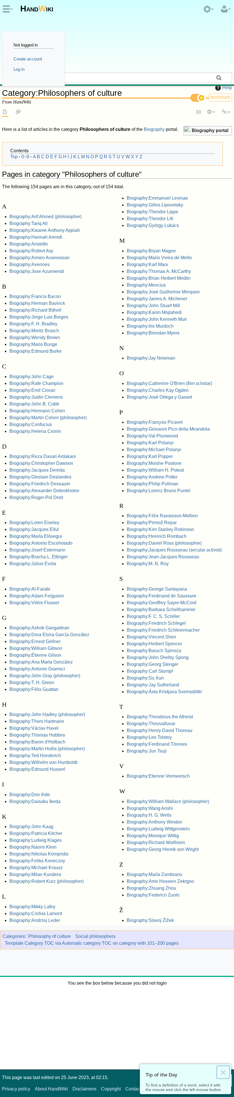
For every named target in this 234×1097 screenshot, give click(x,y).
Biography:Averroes (29, 264)
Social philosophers (95, 936)
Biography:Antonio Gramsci (37, 668)
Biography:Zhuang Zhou (151, 888)
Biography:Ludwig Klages (35, 840)
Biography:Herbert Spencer (154, 643)
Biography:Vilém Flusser (34, 602)
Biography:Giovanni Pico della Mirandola (168, 429)
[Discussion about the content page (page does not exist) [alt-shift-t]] (18, 112)
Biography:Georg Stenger (152, 664)
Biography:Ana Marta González (41, 662)
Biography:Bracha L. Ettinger (38, 556)
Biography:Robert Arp (31, 250)
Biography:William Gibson (35, 648)
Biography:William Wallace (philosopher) (168, 801)
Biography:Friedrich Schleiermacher (163, 630)
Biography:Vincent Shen (151, 636)
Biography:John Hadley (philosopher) (47, 714)
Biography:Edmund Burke (35, 351)
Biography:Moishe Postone (154, 463)
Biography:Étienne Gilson (35, 655)
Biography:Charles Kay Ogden (158, 390)
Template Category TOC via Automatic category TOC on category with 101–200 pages (92, 943)
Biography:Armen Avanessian (39, 257)
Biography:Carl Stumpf (150, 671)
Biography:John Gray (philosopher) (44, 675)
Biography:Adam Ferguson (36, 595)
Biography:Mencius (146, 285)
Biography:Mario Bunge (33, 344)
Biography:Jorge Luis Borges (38, 317)
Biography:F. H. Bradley (33, 323)
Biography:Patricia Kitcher (35, 833)
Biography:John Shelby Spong (158, 657)
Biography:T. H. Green (31, 682)
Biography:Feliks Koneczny (37, 860)
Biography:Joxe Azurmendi (36, 271)
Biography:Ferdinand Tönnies (157, 744)
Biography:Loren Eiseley (34, 522)
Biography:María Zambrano (154, 874)
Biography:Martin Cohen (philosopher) (48, 417)
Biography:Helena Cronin (35, 431)
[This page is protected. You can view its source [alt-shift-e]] (199, 112)
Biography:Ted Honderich (35, 755)
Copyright (111, 1088)
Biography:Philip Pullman (152, 483)
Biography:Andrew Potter (152, 477)
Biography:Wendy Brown (34, 337)
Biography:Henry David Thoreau (159, 730)
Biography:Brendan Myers (153, 332)
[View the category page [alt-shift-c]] (5, 112)
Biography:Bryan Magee (151, 250)
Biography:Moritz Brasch (34, 330)
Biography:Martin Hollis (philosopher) (47, 748)
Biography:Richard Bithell (35, 310)
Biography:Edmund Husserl (37, 769)
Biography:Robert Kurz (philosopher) (46, 881)
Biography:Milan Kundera (35, 874)
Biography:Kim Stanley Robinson (160, 529)
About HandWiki (51, 1088)
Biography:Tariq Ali (28, 223)
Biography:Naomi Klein (33, 847)
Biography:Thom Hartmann (36, 721)
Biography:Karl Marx (147, 264)
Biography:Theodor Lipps (152, 211)
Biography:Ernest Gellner (34, 641)
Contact (133, 1088)
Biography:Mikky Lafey (32, 906)
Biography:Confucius (30, 424)
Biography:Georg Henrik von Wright (163, 849)
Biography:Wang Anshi (150, 808)
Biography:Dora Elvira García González (49, 634)
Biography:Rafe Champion (36, 383)
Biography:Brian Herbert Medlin (159, 278)
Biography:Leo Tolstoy (149, 737)
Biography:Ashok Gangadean (39, 627)
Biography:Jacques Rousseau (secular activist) (174, 550)
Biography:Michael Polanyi (154, 449)
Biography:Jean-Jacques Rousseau (163, 556)
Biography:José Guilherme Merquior (163, 291)
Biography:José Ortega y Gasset (159, 397)
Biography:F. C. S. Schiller (153, 616)
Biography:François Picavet (155, 422)
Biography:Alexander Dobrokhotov (44, 490)
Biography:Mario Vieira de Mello (159, 257)
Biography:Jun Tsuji (147, 751)
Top (14, 156)
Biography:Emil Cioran (32, 390)
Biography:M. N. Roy (148, 563)
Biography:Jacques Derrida (37, 470)
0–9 (25, 156)
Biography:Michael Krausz (36, 867)
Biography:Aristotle (28, 244)
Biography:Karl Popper (150, 456)
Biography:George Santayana (157, 589)
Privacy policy (16, 1088)
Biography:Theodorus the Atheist (160, 716)
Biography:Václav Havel (33, 728)
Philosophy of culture (49, 936)
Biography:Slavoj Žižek (150, 920)
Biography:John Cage (31, 376)
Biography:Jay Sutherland (153, 684)
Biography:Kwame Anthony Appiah (44, 230)
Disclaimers (84, 1088)
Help (227, 87)
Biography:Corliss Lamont (35, 913)
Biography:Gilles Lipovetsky (155, 204)
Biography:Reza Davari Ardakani (42, 456)
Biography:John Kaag (31, 826)
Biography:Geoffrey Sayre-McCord (161, 602)
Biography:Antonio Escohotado (40, 543)
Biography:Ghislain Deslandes (40, 477)
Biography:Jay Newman (151, 358)
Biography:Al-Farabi (29, 589)
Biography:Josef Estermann (37, 550)
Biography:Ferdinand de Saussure (161, 595)
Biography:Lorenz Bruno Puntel (158, 490)
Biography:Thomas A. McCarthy (159, 271)
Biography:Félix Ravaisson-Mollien (162, 515)
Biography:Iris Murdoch (150, 326)
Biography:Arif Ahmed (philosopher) (45, 216)
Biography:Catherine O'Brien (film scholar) (169, 383)
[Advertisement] (117, 1026)
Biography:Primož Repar (152, 522)
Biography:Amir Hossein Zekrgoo (160, 881)
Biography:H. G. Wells (149, 815)
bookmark (220, 97)
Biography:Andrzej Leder (34, 920)
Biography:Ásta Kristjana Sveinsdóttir (164, 691)
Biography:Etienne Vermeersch (158, 776)
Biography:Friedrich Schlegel (156, 623)
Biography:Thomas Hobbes (37, 735)
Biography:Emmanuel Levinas (157, 198)
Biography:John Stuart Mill (153, 305)
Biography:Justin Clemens (36, 397)
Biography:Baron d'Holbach (37, 741)
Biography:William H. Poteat (155, 470)
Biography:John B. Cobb (34, 404)
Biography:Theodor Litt (150, 218)
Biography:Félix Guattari (33, 689)
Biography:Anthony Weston (154, 822)
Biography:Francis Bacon (35, 296)
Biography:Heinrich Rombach (157, 536)
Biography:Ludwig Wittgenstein (158, 828)
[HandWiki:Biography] (187, 129)
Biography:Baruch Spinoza (154, 650)
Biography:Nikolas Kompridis (38, 853)
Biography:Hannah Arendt (35, 237)
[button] (207, 130)
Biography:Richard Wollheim (156, 842)
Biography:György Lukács (153, 225)
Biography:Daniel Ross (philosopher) (164, 543)
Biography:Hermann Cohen (37, 410)
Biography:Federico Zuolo (153, 895)
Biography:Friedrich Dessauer (39, 483)
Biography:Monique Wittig (153, 835)
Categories (14, 936)
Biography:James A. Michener (157, 298)
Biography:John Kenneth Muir (157, 319)
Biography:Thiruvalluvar (151, 723)
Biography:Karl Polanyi (150, 442)
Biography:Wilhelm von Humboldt (43, 762)
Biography (154, 129)
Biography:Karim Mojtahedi (154, 312)
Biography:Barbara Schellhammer (161, 609)
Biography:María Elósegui (35, 536)
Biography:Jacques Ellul (34, 529)
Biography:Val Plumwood (152, 435)
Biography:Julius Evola (32, 563)
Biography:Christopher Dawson (41, 463)
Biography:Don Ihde (29, 794)
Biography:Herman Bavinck (37, 303)
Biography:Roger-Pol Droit (36, 497)
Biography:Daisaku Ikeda (34, 801)
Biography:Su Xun (145, 678)
